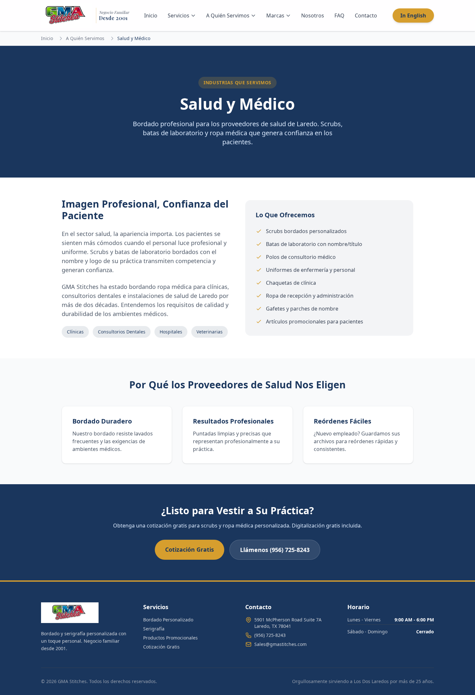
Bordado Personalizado (168, 620)
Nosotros (312, 15)
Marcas (275, 15)
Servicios (178, 15)
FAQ (339, 15)
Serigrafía (153, 629)
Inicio (150, 15)
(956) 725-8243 (270, 635)
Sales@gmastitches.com (280, 644)
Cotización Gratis (189, 549)
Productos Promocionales (170, 638)
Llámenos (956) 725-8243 (275, 550)
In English (413, 15)
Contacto (366, 15)
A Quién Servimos (227, 15)
